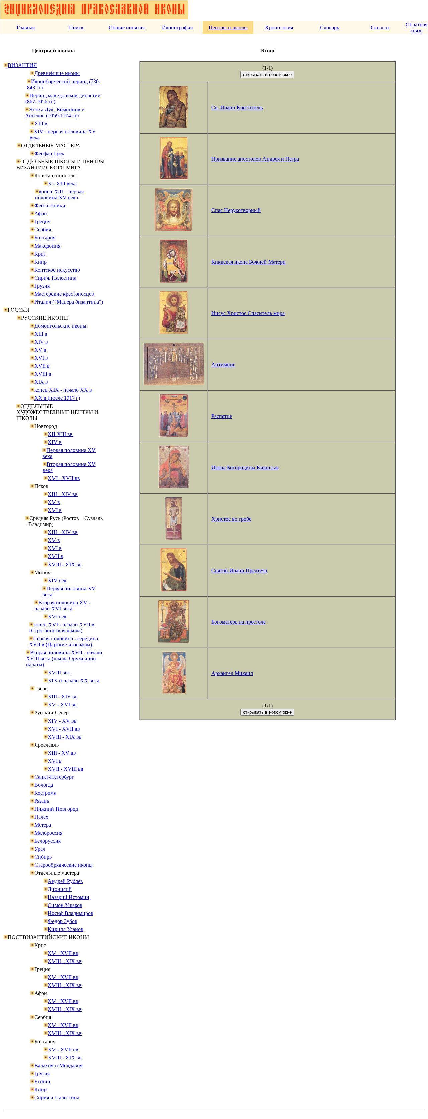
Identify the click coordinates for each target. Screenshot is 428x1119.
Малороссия (48, 833)
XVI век (57, 616)
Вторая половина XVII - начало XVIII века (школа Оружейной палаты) (64, 658)
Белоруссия (47, 841)
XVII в (42, 366)
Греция (42, 221)
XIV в (41, 342)
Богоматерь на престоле (238, 622)
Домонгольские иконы (60, 326)
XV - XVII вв (63, 953)
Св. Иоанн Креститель (237, 107)
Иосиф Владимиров (70, 913)
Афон (40, 213)
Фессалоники (49, 205)
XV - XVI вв (62, 704)
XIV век (57, 580)
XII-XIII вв (60, 434)
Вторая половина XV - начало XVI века (62, 605)
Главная (26, 27)
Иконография (177, 27)
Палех (41, 817)
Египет (42, 1081)
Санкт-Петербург (54, 777)
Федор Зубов (62, 921)
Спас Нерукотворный (236, 210)
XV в (40, 350)
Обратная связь (416, 27)
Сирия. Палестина (55, 278)
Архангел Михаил (232, 673)
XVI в (41, 358)
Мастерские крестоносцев (64, 294)
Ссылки (380, 27)
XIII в (40, 123)
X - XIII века (62, 183)
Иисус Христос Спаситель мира (248, 313)
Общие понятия (127, 27)
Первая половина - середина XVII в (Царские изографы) (63, 641)
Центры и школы (228, 27)
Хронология (279, 27)
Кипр (40, 262)
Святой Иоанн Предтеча (239, 570)
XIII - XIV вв (63, 494)
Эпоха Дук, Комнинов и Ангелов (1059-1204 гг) (55, 112)
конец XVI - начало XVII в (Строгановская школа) (61, 627)
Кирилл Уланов (65, 929)
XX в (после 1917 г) (57, 398)
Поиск (76, 27)
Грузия (42, 286)
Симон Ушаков (65, 905)
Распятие (221, 416)
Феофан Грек (49, 153)
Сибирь (43, 857)
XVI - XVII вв (64, 478)
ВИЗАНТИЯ (22, 65)
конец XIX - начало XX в (63, 390)
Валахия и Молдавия (58, 1065)
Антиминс (223, 364)
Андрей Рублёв (65, 881)
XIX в (41, 382)
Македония (47, 246)
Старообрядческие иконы (63, 865)
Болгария (45, 238)
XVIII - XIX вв (65, 564)
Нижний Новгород (56, 809)
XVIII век (59, 672)
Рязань (41, 801)
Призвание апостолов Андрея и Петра (255, 159)
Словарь (329, 27)
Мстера (42, 825)
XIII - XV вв (62, 753)
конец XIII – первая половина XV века (59, 194)
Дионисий (60, 889)
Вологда (43, 785)
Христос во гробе (231, 519)
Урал (39, 849)
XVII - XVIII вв (65, 769)
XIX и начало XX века (73, 680)
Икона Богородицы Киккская (245, 467)
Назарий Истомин (68, 897)
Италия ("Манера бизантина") (68, 302)
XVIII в (42, 374)
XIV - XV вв (62, 721)
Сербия (42, 229)
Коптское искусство (57, 270)
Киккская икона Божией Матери (248, 262)
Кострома (45, 793)
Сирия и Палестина (56, 1097)
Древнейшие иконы (57, 73)
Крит (40, 254)
